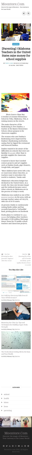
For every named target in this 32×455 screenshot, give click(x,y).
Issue (6, 406)
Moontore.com (12, 4)
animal (6, 394)
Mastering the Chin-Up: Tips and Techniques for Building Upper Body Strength (14, 325)
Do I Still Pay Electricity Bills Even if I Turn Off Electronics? (14, 296)
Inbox (18, 300)
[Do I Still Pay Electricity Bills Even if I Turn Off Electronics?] (16, 284)
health (6, 398)
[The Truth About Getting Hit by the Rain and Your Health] (16, 340)
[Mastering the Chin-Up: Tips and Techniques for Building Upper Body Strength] (16, 311)
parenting (15, 44)
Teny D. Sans (9, 63)
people (12, 153)
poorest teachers (8, 197)
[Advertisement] (16, 79)
